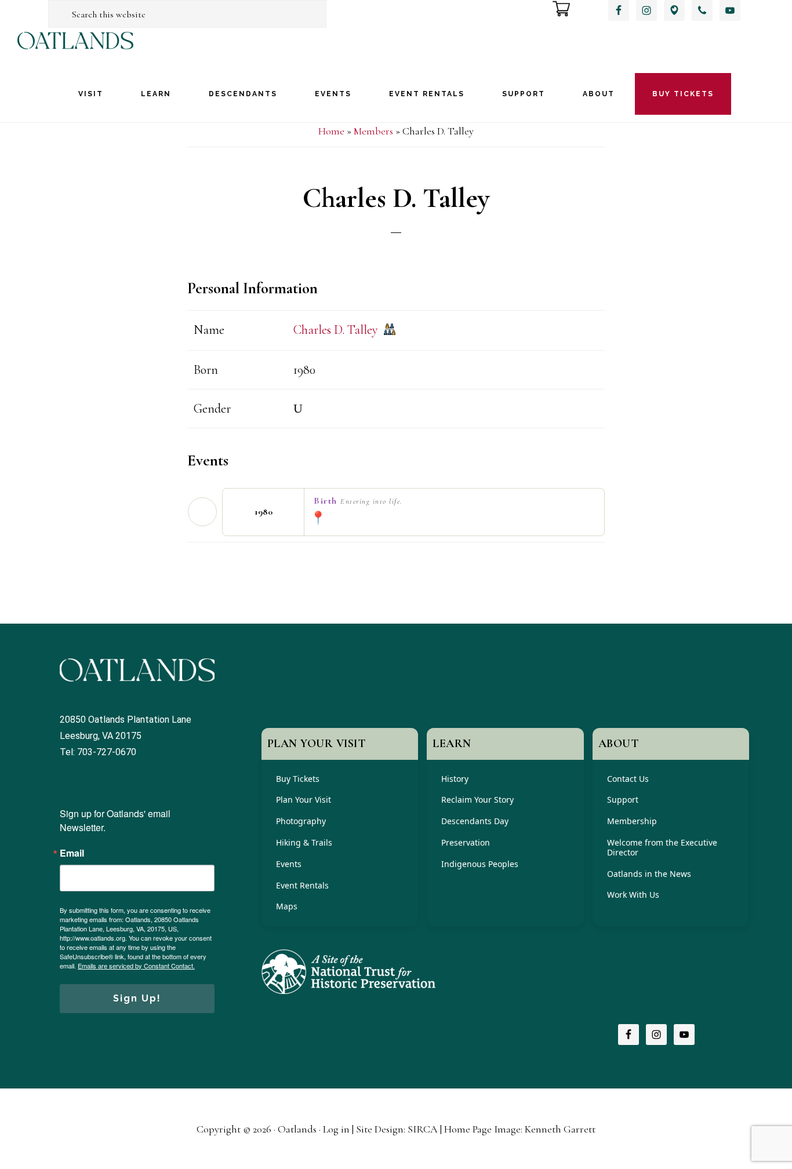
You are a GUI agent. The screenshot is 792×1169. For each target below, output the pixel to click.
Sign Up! (137, 998)
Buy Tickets (297, 778)
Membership (632, 820)
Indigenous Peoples (479, 863)
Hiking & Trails (304, 842)
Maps (286, 906)
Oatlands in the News (649, 873)
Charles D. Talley (335, 329)
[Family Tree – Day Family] (389, 331)
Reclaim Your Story (477, 799)
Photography (301, 820)
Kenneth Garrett (560, 1129)
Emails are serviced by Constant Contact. (136, 965)
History (454, 778)
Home (331, 131)
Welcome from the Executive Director (662, 847)
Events (288, 863)
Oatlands (75, 51)
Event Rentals (302, 885)
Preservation (465, 842)
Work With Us (633, 894)
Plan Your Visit (303, 799)
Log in (336, 1129)
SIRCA (423, 1129)
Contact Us (628, 778)
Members (373, 131)
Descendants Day (474, 820)
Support (622, 799)
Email (72, 853)
